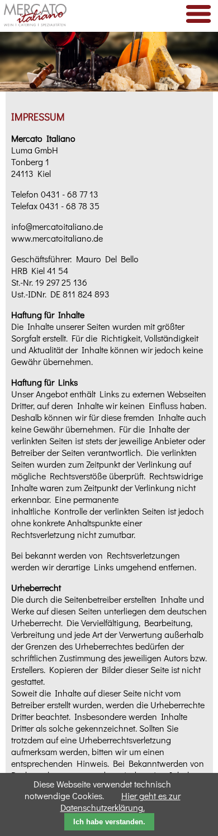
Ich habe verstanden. (109, 822)
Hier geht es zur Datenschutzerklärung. (120, 801)
